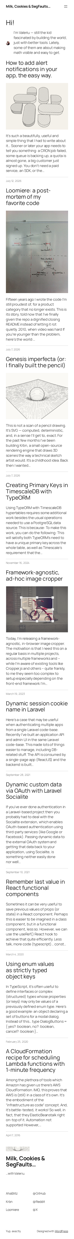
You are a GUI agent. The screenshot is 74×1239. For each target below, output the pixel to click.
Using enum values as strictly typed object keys (30, 970)
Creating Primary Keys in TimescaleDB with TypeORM (37, 491)
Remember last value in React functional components (35, 888)
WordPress (61, 1231)
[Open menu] (65, 6)
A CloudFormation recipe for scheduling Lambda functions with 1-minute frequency (35, 1060)
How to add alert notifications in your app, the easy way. (31, 69)
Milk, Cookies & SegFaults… (28, 6)
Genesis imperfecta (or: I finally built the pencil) (36, 362)
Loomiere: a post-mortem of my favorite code (28, 196)
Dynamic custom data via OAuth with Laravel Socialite (34, 790)
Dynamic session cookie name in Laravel (37, 706)
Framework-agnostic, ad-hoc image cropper (34, 575)
